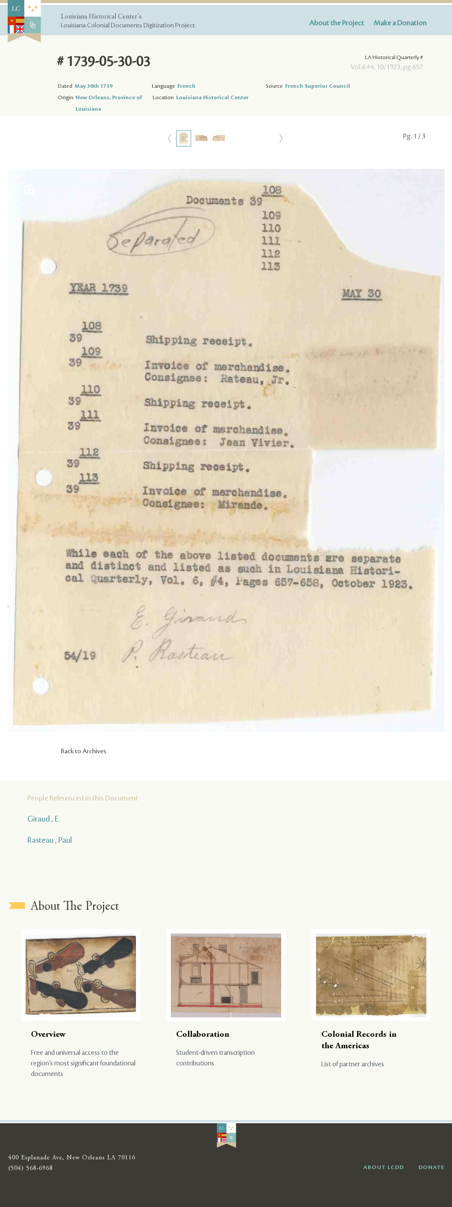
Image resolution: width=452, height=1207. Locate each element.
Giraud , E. (43, 819)
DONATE (431, 1167)
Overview (48, 1034)
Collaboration (202, 1034)
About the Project (336, 23)
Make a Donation (400, 23)
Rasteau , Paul (49, 840)
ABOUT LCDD (383, 1167)
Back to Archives (83, 751)
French (186, 86)
